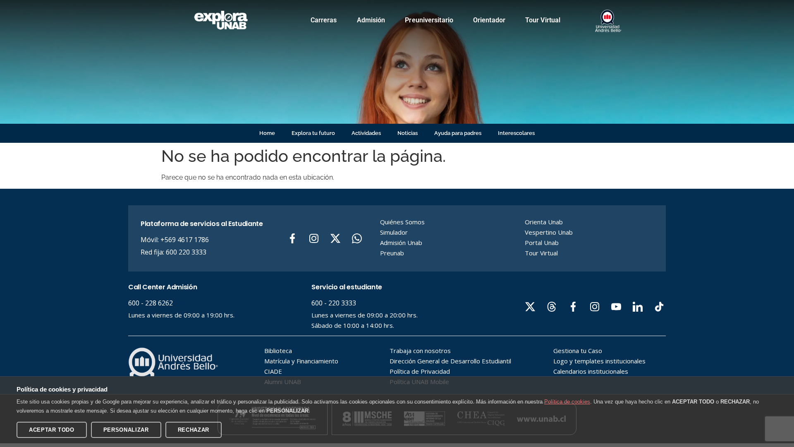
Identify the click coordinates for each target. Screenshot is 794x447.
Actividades (366, 133)
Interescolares (516, 133)
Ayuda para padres (457, 133)
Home (267, 133)
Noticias (407, 133)
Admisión (371, 20)
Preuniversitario (429, 20)
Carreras (324, 20)
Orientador (489, 20)
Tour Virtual (542, 20)
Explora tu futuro (313, 133)
